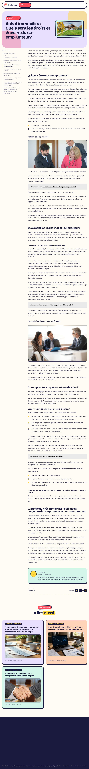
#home (31, 590)
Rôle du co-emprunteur (11, 57)
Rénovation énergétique (9, 753)
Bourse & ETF (50, 750)
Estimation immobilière (53, 734)
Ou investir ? (50, 737)
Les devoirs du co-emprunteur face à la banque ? (13, 78)
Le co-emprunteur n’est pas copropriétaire (12, 65)
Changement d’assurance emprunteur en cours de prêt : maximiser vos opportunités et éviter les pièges (22, 629)
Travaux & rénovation (9, 750)
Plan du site (66, 766)
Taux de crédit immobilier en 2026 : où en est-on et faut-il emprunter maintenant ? (66, 628)
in (76, 590)
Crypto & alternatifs (52, 753)
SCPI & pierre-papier (52, 759)
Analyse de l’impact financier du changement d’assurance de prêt (19, 674)
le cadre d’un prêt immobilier (53, 518)
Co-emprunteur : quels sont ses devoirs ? (11, 74)
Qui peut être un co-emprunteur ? (9, 54)
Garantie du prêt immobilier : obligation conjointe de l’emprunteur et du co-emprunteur (11, 90)
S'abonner (24, 5)
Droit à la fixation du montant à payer (13, 69)
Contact (85, 766)
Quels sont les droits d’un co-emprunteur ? (12, 61)
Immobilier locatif (51, 731)
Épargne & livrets (51, 756)
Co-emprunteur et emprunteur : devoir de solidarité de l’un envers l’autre (13, 83)
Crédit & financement (13, 18)
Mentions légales (75, 766)
